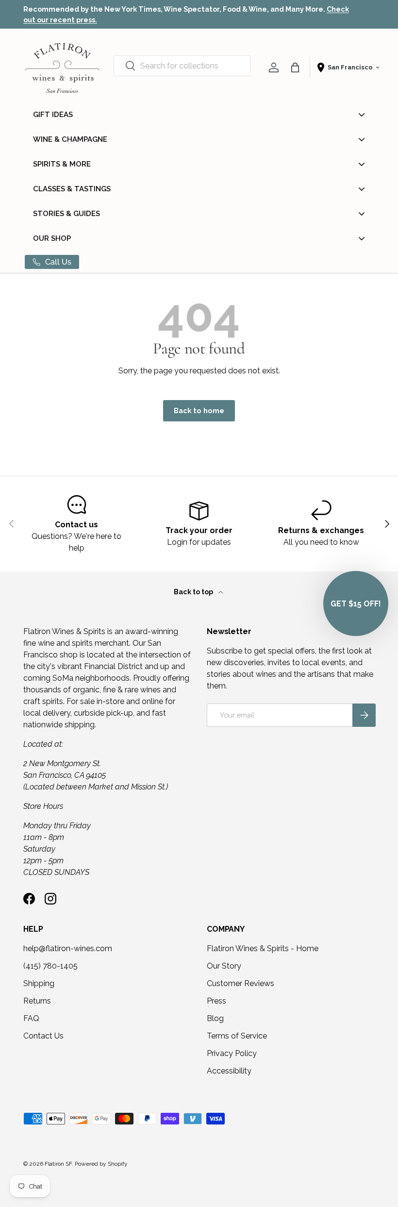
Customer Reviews (240, 983)
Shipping (38, 983)
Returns (37, 1001)
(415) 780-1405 (50, 966)
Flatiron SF (58, 1163)
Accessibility (229, 1070)
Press (216, 1001)
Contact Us (43, 1035)
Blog (215, 1018)
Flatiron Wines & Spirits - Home (262, 948)
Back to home (199, 410)
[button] (295, 67)
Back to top (194, 592)
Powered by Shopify (101, 1163)
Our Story (224, 966)
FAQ (31, 1018)
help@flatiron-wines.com (67, 948)
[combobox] (182, 66)
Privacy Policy (232, 1053)
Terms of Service (237, 1035)
